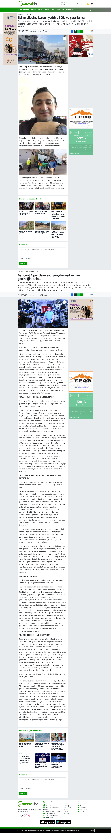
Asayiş (33, 9)
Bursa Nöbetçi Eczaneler (53, 802)
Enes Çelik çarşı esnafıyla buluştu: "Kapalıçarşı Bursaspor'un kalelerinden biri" (57, 746)
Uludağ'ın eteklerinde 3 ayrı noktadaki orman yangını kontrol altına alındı (57, 234)
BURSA (66, 802)
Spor (52, 9)
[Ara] (90, 10)
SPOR (66, 809)
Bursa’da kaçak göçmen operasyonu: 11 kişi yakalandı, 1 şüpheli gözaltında (58, 215)
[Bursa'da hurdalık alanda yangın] (42, 206)
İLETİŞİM (66, 804)
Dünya (39, 9)
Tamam (92, 830)
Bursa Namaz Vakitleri (52, 806)
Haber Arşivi (49, 817)
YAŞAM (66, 811)
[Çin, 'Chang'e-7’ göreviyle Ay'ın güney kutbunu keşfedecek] (58, 757)
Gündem (26, 9)
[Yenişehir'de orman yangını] (26, 225)
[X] (22, 815)
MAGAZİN (67, 807)
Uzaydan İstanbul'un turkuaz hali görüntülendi (42, 744)
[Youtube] (28, 815)
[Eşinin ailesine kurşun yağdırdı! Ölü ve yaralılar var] (43, 49)
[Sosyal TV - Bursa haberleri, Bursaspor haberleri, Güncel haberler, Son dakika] (28, 3)
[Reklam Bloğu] (81, 117)
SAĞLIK (82, 811)
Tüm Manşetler (50, 813)
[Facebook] (19, 815)
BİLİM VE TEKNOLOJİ (32, 271)
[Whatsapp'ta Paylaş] (78, 31)
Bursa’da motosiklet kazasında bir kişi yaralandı (26, 213)
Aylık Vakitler (75, 153)
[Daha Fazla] (81, 31)
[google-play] (63, 822)
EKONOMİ (83, 807)
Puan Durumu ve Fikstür (53, 811)
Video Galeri (60, 9)
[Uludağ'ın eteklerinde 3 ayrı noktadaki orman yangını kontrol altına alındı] (58, 225)
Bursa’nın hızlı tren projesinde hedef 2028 (25, 744)
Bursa (20, 9)
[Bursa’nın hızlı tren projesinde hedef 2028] (26, 737)
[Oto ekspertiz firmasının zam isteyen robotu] (26, 756)
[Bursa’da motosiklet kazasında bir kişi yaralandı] (26, 206)
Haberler (21, 14)
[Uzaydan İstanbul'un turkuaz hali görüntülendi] (42, 737)
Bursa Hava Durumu (51, 804)
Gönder (23, 263)
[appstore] (48, 822)
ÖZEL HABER (84, 809)
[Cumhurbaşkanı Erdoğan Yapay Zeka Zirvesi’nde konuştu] (42, 757)
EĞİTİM (66, 813)
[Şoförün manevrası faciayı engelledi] (42, 225)
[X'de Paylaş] (75, 31)
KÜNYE (82, 802)
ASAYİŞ (28, 14)
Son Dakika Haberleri (52, 815)
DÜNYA (82, 806)
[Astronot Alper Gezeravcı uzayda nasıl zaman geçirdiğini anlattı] (43, 313)
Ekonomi (46, 9)
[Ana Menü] (92, 10)
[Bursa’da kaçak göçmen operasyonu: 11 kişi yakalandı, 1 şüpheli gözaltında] (58, 206)
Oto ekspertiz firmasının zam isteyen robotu (24, 762)
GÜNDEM (83, 804)
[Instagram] (25, 815)
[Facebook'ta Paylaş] (72, 31)
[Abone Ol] (91, 31)
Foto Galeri (70, 9)
